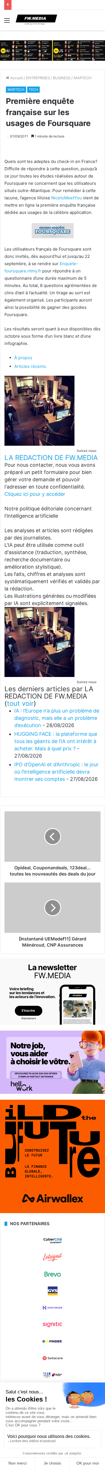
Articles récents (30, 366)
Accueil (16, 78)
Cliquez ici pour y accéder (34, 494)
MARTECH (83, 78)
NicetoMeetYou (66, 197)
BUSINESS (62, 78)
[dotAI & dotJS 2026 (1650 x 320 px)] (52, 50)
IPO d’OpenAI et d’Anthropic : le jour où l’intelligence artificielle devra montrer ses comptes (56, 772)
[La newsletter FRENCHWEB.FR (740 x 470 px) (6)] (52, 1023)
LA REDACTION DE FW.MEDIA (51, 458)
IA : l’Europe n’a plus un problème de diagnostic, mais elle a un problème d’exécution (56, 718)
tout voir (20, 703)
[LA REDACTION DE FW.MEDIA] (39, 444)
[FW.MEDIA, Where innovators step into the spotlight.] (36, 20)
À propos (23, 357)
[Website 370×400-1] (52, 1211)
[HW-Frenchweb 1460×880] (52, 1092)
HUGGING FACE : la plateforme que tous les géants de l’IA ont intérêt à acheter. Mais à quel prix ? (55, 741)
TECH (33, 89)
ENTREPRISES (38, 78)
